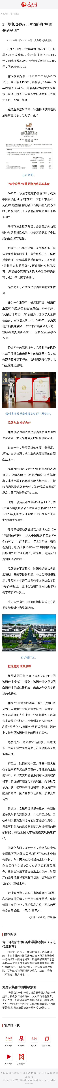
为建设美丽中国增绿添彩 (19, 987)
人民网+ (21, 1045)
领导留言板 (46, 1045)
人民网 (3, 14)
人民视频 (8, 1064)
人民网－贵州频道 (43, 40)
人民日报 (8, 1045)
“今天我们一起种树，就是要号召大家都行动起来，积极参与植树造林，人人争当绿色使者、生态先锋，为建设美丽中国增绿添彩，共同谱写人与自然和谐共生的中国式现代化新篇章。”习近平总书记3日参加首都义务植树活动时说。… (28, 1000)
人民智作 (21, 1064)
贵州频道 (14, 14)
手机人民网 (33, 1045)
